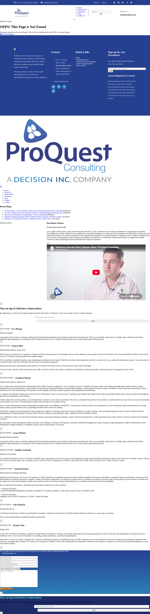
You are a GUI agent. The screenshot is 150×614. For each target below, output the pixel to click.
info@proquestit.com (9, 553)
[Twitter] (123, 2)
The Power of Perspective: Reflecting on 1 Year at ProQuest (25, 215)
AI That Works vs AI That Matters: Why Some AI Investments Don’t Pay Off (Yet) (33, 211)
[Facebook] (118, 2)
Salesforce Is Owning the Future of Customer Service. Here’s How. (27, 219)
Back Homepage (8, 34)
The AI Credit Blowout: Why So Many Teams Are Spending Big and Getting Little (33, 213)
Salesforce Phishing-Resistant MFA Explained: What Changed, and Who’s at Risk (32, 217)
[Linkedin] (114, 2)
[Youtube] (131, 2)
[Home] (22, 12)
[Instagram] (127, 2)
